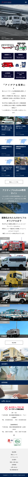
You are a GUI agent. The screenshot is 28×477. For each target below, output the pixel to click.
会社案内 (14, 459)
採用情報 (14, 464)
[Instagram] (14, 435)
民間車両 (3, 134)
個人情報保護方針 (14, 469)
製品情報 (14, 452)
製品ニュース (14, 454)
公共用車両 (5, 238)
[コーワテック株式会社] (6, 2)
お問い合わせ (14, 467)
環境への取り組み (14, 462)
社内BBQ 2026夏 (5, 38)
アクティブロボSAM (20, 134)
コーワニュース (14, 457)
